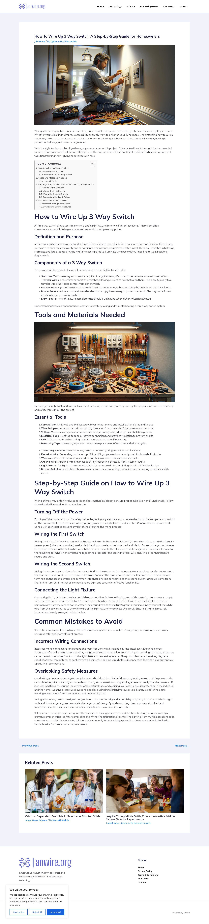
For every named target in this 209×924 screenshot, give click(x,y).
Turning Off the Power (53, 188)
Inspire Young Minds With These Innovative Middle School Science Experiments (140, 817)
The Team (168, 6)
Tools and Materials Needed (52, 178)
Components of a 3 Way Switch (57, 174)
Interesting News (149, 6)
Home (100, 6)
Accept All (55, 912)
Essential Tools (49, 181)
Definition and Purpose (53, 171)
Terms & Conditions (148, 875)
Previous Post (29, 745)
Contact (183, 6)
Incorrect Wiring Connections (56, 204)
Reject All (37, 912)
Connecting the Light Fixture (56, 197)
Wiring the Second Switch (55, 194)
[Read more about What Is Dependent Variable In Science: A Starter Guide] (64, 790)
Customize (18, 912)
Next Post (182, 745)
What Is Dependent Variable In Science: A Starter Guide (62, 816)
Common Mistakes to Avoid (52, 200)
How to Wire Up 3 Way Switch (53, 168)
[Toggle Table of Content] (91, 164)
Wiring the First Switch (54, 191)
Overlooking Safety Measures (57, 207)
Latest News (31, 820)
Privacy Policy (145, 871)
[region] (37, 901)
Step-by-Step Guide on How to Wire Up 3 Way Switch (66, 184)
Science (130, 6)
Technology (115, 6)
